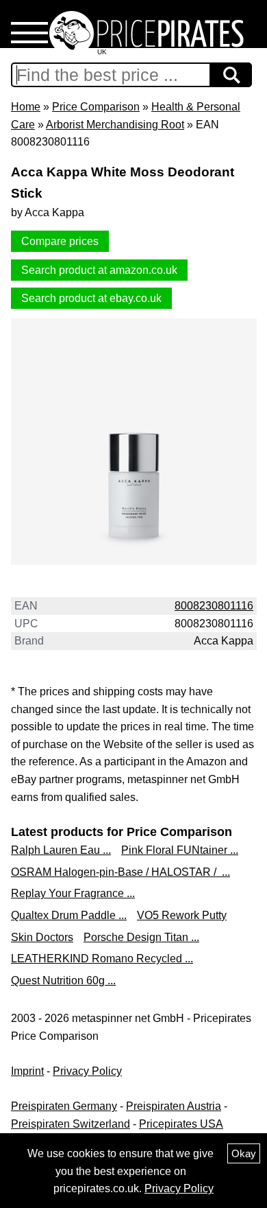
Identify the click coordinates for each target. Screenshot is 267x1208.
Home (25, 107)
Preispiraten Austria (173, 1106)
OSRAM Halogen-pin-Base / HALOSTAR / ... (120, 872)
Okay (243, 1153)
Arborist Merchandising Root (115, 124)
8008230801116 (214, 606)
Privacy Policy (87, 1071)
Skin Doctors (42, 937)
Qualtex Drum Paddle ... (69, 915)
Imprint (27, 1071)
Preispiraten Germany (64, 1106)
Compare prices (60, 241)
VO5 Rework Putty (182, 915)
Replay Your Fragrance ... (73, 893)
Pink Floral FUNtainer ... (179, 850)
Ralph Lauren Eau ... (61, 850)
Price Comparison (96, 107)
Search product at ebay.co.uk (91, 298)
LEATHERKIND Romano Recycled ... (102, 958)
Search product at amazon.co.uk (99, 270)
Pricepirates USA (181, 1124)
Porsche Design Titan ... (141, 937)
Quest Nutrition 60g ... (63, 980)
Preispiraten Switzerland (70, 1124)
